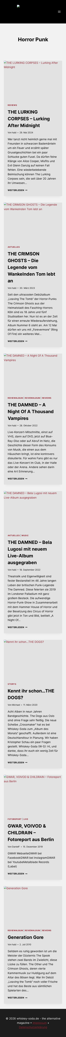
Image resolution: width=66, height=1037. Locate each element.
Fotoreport (15, 819)
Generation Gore (26, 937)
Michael (16, 705)
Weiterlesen (17, 190)
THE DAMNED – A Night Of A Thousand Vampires (31, 411)
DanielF (16, 846)
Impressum (40, 1022)
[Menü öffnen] (59, 11)
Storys (12, 684)
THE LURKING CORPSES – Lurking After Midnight (29, 118)
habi (14, 132)
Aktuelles (14, 247)
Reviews (12, 105)
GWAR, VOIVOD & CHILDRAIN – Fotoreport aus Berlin (31, 832)
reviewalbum (15, 398)
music (25, 535)
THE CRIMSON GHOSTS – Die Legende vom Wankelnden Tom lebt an (31, 267)
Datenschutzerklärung (33, 1027)
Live (26, 819)
